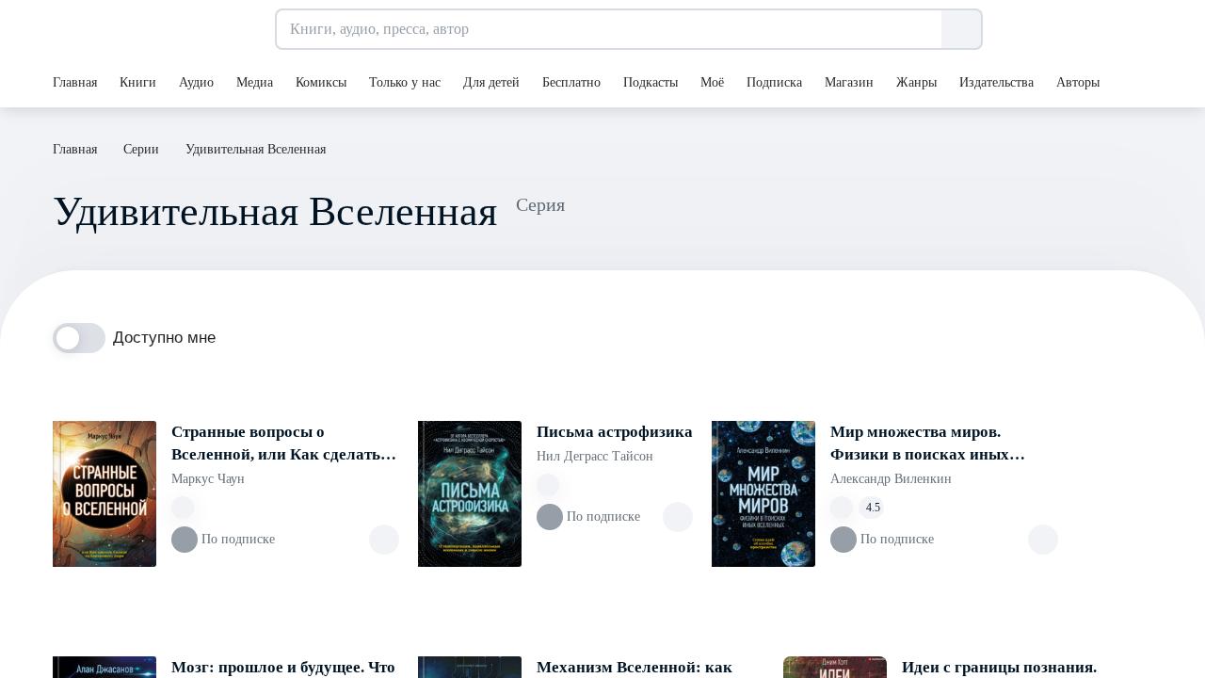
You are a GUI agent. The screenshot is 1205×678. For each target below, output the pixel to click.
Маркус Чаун (208, 479)
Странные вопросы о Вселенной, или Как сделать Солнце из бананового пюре (275, 444)
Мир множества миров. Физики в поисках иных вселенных (919, 444)
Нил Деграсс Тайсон (595, 456)
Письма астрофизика (615, 432)
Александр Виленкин (891, 479)
